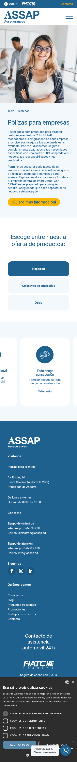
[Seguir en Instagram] (21, 571)
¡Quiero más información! (34, 202)
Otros (38, 302)
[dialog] (38, 719)
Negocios (38, 269)
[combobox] (67, 682)
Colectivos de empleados (38, 286)
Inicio (11, 111)
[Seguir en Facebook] (12, 571)
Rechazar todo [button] (56, 744)
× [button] (72, 682)
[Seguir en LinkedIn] (31, 571)
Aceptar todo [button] (19, 744)
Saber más (40, 391)
